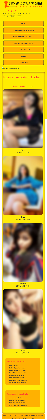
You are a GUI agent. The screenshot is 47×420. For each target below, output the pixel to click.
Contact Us (24, 63)
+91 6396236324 (9, 13)
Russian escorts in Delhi (16, 400)
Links (23, 56)
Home (23, 24)
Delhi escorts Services (23, 37)
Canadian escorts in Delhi (17, 403)
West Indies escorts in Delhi (18, 405)
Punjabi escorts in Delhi (16, 375)
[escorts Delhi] (24, 4)
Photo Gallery (23, 50)
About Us (13, 415)
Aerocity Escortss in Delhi (17, 382)
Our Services (23, 415)
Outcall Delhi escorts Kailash (18, 373)
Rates (33, 415)
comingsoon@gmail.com (12, 16)
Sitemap (32, 418)
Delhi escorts (13, 365)
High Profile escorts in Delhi (18, 380)
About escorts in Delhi (23, 30)
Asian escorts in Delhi (16, 398)
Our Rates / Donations (23, 43)
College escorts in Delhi (16, 377)
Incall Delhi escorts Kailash (17, 370)
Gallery (41, 415)
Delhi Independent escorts (17, 368)
